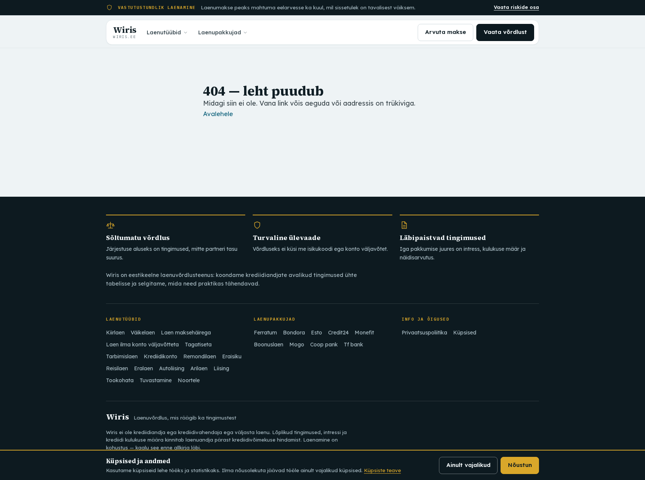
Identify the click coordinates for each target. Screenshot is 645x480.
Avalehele (218, 114)
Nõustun (520, 464)
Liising (221, 368)
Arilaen (199, 368)
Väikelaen (143, 332)
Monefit (364, 332)
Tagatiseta (198, 344)
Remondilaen (199, 356)
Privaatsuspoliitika (424, 332)
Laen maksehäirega (186, 332)
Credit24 (338, 332)
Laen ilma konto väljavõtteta (142, 344)
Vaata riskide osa (516, 7)
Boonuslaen (268, 344)
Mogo (296, 344)
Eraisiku (232, 356)
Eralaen (143, 368)
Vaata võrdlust (505, 31)
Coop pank (324, 344)
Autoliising (171, 368)
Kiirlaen (115, 332)
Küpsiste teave (382, 470)
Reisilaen (117, 368)
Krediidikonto (160, 356)
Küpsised (464, 332)
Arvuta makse (445, 31)
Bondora (294, 332)
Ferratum (265, 332)
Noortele (189, 380)
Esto (316, 332)
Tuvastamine (156, 380)
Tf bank (353, 344)
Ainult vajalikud (468, 464)
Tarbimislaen (122, 356)
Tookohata (120, 380)
